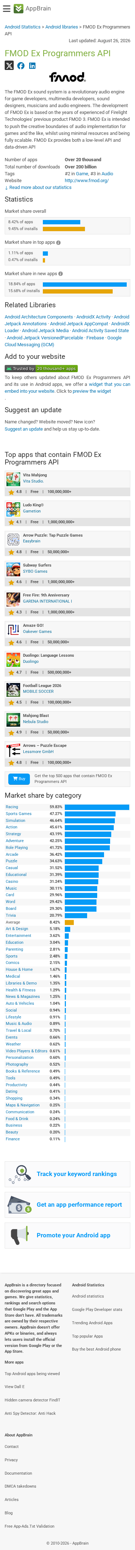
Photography (17, 1064)
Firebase (95, 337)
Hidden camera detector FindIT (32, 1400)
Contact (12, 1446)
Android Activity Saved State (100, 330)
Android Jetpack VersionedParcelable (45, 337)
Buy (21, 778)
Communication (20, 1112)
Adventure (15, 840)
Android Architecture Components (39, 317)
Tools (10, 1078)
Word (10, 901)
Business (14, 1125)
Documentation (18, 1473)
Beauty (12, 1132)
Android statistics (88, 1296)
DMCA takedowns (20, 1486)
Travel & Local (18, 1030)
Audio (107, 173)
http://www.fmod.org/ (87, 180)
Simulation (15, 820)
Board (11, 908)
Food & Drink (17, 1119)
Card (10, 895)
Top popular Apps (87, 1336)
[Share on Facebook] (21, 65)
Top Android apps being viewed (32, 1373)
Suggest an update (24, 429)
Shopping (14, 1098)
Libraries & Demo (21, 983)
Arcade (12, 854)
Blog (9, 1513)
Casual (12, 868)
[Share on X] (9, 65)
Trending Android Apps (92, 1323)
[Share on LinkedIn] (32, 65)
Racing (12, 807)
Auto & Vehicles (20, 1003)
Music (11, 888)
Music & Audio (19, 1023)
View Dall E (14, 1386)
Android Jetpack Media (45, 330)
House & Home (19, 969)
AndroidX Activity (93, 317)
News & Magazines (23, 996)
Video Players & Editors (27, 1051)
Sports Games (19, 813)
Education (14, 942)
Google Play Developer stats (97, 1309)
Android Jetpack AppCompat (79, 323)
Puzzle (11, 861)
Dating (11, 1091)
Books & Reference (23, 1071)
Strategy (13, 834)
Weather (13, 1044)
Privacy (11, 1460)
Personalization (19, 1057)
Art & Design (17, 928)
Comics (12, 962)
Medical (13, 976)
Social (11, 1010)
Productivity (16, 1085)
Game (82, 173)
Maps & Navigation (23, 1105)
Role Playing (17, 847)
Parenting (14, 949)
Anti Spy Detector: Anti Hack (30, 1413)
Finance (13, 1139)
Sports (12, 956)
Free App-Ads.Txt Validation (29, 1526)
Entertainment (18, 935)
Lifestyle (13, 1017)
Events (12, 1037)
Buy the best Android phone (96, 1349)
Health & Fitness (21, 990)
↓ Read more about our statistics (38, 187)
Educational (16, 874)
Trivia (11, 915)
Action (11, 827)
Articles (12, 1499)
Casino (12, 881)
